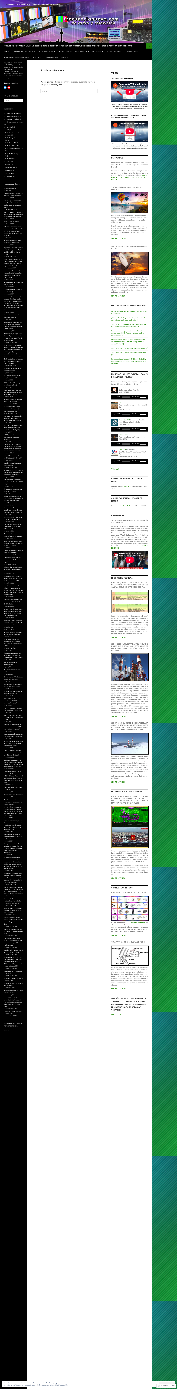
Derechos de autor (51, 57)
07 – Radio (7, 162)
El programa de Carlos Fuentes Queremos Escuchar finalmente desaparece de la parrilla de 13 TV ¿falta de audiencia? (13, 848)
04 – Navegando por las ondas (13, 122)
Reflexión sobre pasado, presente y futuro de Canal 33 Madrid (13, 560)
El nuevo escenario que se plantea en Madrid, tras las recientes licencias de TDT (13, 579)
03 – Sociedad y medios (11, 119)
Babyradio (8, 164)
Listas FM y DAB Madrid (114, 51)
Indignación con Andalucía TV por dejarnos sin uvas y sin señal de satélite (13, 837)
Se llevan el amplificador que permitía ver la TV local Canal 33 (13, 569)
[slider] (143, 397)
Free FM (122, 403)
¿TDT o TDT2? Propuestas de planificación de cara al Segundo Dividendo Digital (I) (128, 319)
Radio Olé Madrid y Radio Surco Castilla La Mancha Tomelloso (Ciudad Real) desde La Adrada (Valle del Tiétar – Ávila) (13, 1002)
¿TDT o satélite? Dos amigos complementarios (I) (129, 348)
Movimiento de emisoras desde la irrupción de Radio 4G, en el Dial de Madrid (12, 901)
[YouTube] (8, 87)
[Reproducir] (114, 397)
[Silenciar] (138, 397)
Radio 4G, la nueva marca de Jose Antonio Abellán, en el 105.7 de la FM (13, 910)
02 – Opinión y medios (11, 116)
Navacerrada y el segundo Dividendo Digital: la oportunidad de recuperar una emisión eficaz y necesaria (128, 361)
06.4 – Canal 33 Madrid (12, 146)
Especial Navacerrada (45, 51)
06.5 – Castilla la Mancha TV (14, 149)
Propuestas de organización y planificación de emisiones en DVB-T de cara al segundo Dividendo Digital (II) (128, 341)
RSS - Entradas (116, 1015)
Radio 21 (122, 450)
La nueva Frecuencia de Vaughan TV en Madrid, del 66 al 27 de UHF (13, 717)
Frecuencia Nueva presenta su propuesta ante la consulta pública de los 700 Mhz (13, 392)
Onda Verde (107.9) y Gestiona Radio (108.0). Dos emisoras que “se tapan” (13, 701)
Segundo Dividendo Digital (23, 51)
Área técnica (96, 51)
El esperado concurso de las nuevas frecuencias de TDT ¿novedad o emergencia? (13, 727)
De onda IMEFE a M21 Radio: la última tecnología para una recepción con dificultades (13, 472)
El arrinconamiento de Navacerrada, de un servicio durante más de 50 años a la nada (13, 655)
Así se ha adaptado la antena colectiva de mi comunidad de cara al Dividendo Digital (13, 753)
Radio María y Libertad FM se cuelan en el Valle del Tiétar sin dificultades (13, 602)
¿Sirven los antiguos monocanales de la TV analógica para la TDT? (13, 931)
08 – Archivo (8, 176)
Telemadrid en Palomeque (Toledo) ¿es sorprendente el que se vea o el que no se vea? (13, 510)
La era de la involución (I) (11, 222)
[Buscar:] (69, 91)
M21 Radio (8, 170)
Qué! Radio (8, 173)
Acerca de (7, 51)
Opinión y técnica (64, 51)
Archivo (36, 57)
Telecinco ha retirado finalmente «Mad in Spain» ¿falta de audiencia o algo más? (13, 409)
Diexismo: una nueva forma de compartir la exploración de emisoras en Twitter (13, 743)
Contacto (64, 57)
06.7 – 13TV (9, 159)
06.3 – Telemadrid (10, 143)
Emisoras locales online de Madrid (16, 57)
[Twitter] (5, 87)
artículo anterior (138, 923)
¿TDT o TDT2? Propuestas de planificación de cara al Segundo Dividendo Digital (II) (128, 325)
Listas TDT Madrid (133, 51)
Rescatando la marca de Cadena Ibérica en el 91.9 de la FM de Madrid (12, 527)
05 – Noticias (8, 127)
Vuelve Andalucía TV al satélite (13, 795)
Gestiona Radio (10, 167)
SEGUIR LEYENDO (118, 637)
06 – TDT (6, 130)
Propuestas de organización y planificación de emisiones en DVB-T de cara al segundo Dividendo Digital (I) (128, 333)
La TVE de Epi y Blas (10, 188)
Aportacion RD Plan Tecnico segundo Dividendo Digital (129, 177)
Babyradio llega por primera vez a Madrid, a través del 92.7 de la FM (13, 482)
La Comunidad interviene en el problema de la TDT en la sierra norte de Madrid (13, 543)
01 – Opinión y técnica (11, 113)
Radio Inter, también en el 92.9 (13, 978)
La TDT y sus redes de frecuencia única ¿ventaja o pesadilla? (12, 437)
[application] (129, 397)
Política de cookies (62, 1385)
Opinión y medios (81, 51)
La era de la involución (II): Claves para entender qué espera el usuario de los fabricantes (13, 214)
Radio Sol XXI (124, 420)
